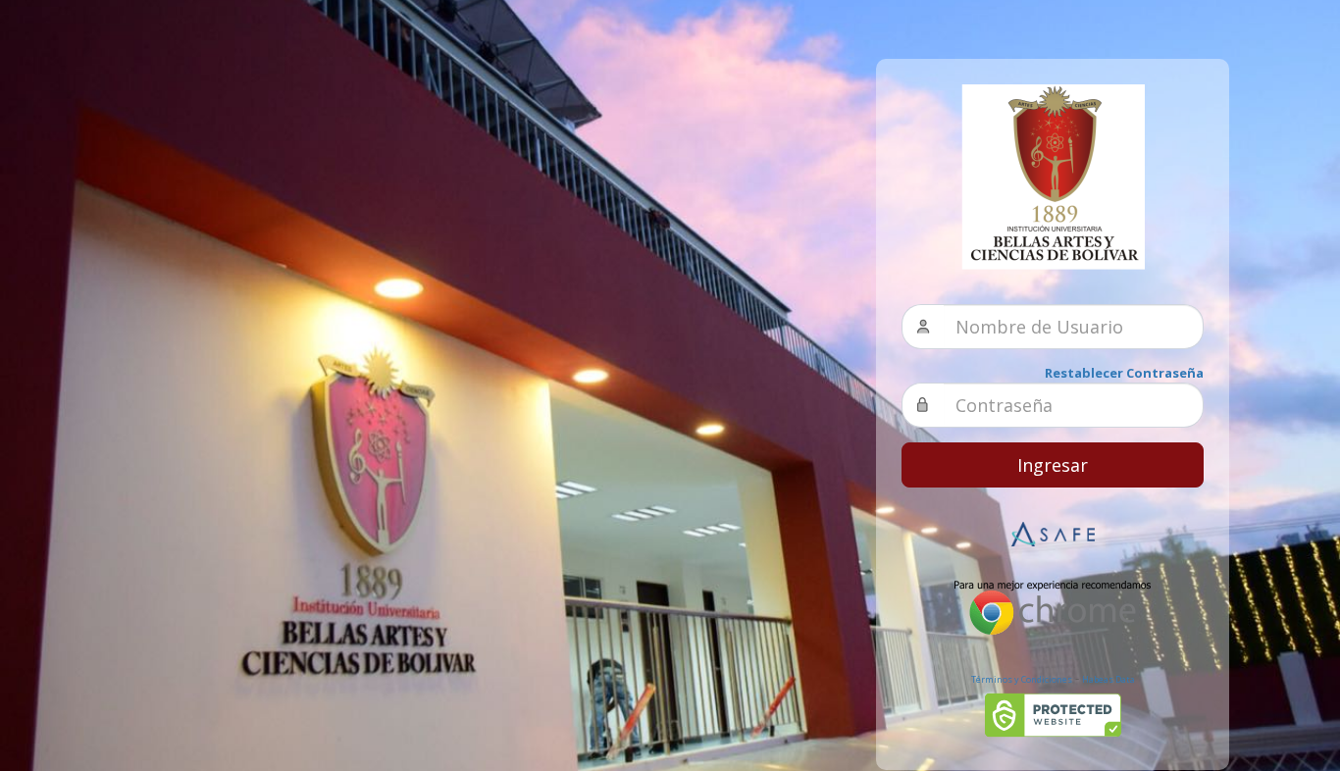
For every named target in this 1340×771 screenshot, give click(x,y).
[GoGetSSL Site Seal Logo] (1053, 715)
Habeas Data (1108, 679)
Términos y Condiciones (1021, 679)
